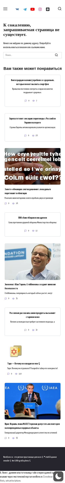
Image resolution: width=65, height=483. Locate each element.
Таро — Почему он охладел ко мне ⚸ (23, 363)
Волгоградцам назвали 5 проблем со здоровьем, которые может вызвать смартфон (32, 82)
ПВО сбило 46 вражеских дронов (32, 218)
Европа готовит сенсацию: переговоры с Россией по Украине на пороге (32, 120)
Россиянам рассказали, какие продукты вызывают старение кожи (33, 315)
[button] (58, 476)
